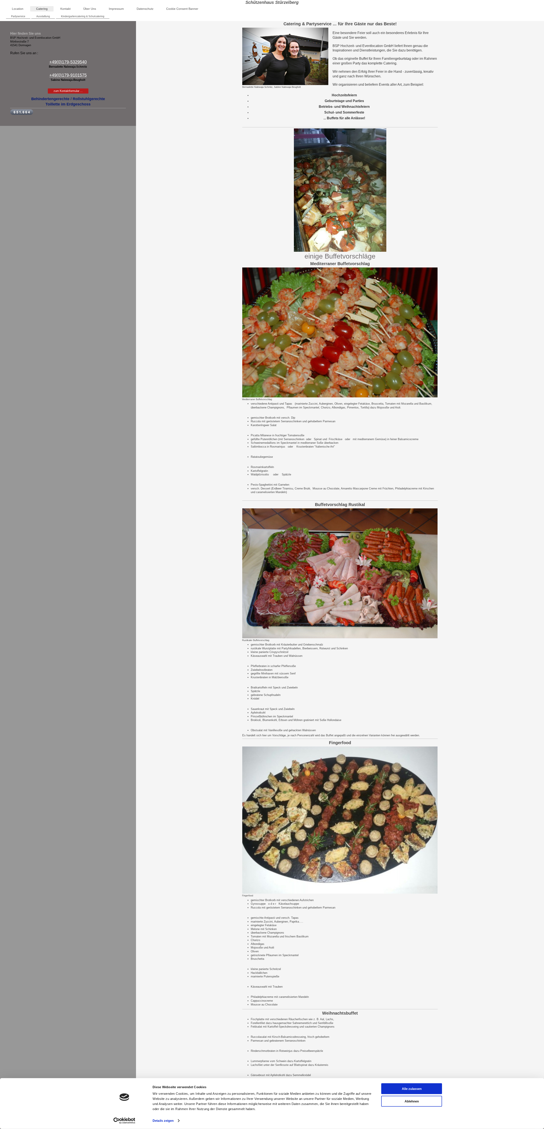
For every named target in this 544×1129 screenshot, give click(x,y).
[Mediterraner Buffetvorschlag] (340, 332)
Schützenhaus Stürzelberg (272, 2)
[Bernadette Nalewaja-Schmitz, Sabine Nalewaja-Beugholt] (285, 56)
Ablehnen (412, 1101)
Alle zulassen (412, 1089)
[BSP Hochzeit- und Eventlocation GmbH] (340, 190)
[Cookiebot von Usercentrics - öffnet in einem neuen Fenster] (124, 1121)
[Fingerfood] (340, 820)
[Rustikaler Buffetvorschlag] (340, 573)
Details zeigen (163, 1120)
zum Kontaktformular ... (68, 90)
